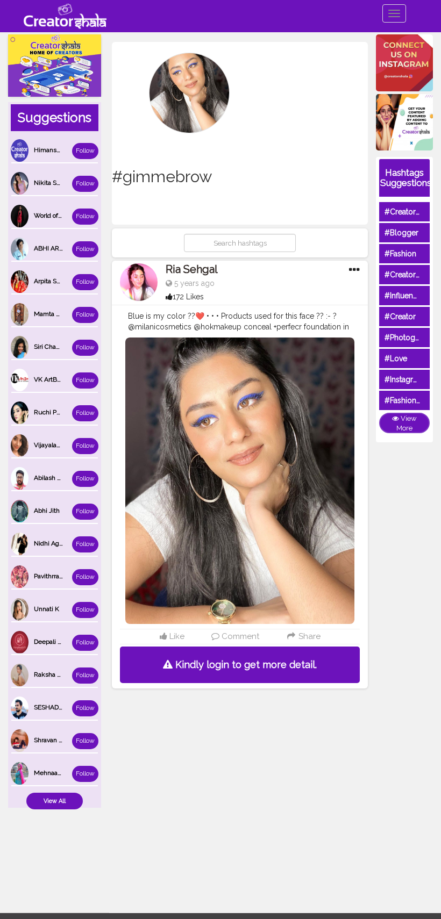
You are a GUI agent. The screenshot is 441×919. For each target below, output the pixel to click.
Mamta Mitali (53, 314)
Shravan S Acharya (61, 740)
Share (308, 636)
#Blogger (401, 232)
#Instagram (404, 379)
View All (55, 801)
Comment (239, 636)
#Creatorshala (409, 211)
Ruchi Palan (51, 412)
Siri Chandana (54, 346)
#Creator (400, 316)
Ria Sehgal (192, 269)
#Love (396, 358)
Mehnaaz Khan (56, 773)
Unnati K (46, 609)
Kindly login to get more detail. (245, 664)
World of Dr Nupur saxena (71, 215)
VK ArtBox (48, 379)
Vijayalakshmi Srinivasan (70, 445)
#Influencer (404, 295)
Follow (85, 150)
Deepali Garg (53, 641)
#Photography (410, 337)
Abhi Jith (47, 510)
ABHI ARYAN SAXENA (66, 248)
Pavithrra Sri (51, 576)
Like (175, 636)
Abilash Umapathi (60, 478)
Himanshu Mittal (58, 150)
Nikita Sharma (54, 182)
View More (406, 423)
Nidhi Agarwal (54, 543)
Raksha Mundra (57, 674)
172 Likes (188, 296)
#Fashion (400, 253)
